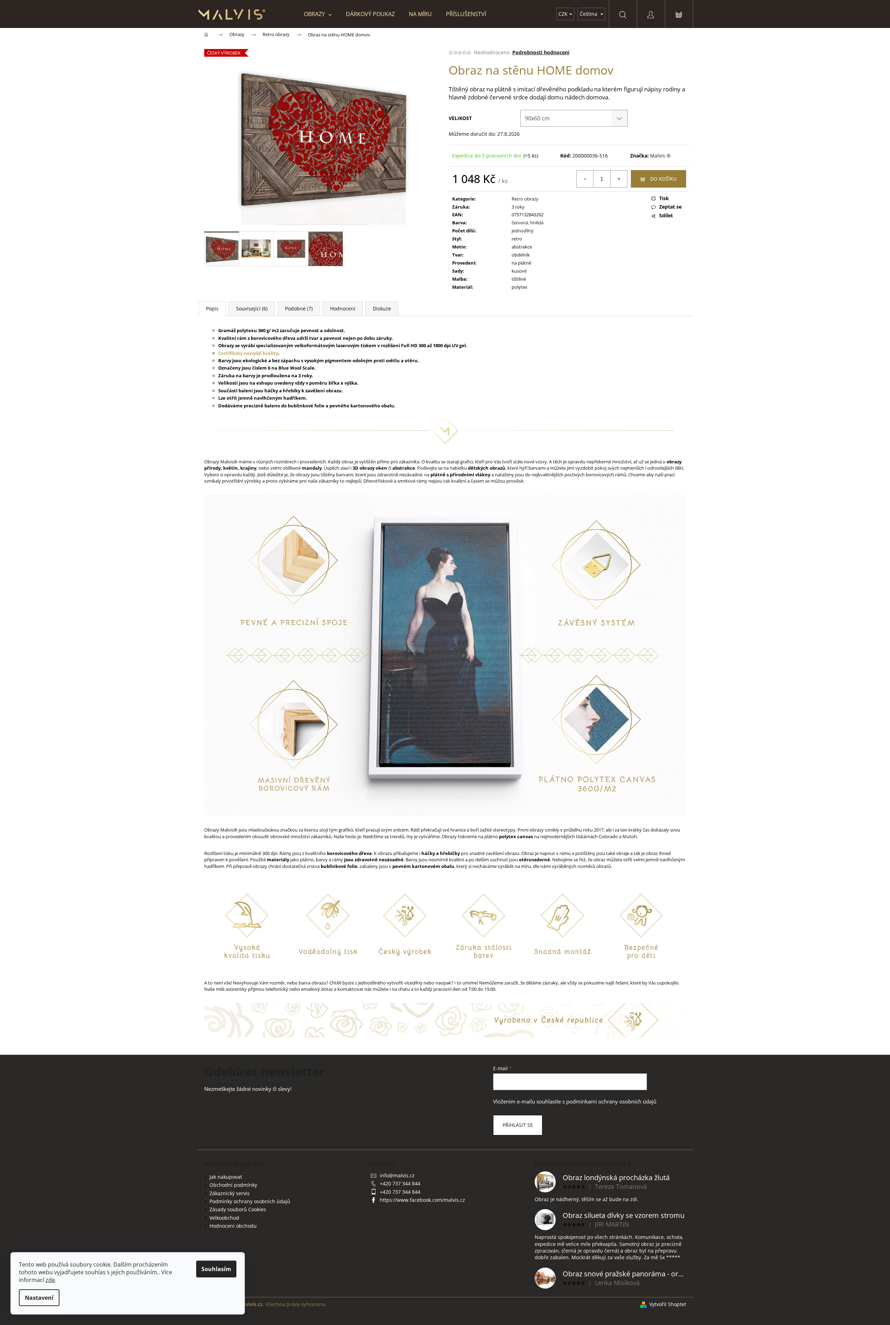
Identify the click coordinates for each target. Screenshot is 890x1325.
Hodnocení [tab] (342, 308)
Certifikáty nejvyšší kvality (248, 353)
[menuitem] (318, 14)
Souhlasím (216, 1269)
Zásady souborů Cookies (237, 1209)
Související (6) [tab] (252, 308)
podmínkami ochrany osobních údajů (611, 1101)
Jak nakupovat (225, 1176)
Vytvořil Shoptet (667, 1304)
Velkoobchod (224, 1217)
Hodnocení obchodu (233, 1225)
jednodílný (523, 230)
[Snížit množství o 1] (585, 178)
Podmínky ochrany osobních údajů (249, 1201)
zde (50, 1280)
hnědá (536, 222)
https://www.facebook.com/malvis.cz (422, 1200)
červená (520, 222)
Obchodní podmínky (233, 1185)
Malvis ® (660, 155)
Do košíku (663, 178)
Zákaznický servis (229, 1193)
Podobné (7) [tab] (299, 308)
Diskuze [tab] (382, 308)
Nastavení (39, 1298)
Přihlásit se (518, 1125)
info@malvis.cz (397, 1175)
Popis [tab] (212, 308)
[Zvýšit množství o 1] (618, 178)
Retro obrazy (525, 199)
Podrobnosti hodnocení (540, 52)
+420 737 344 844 (400, 1183)
